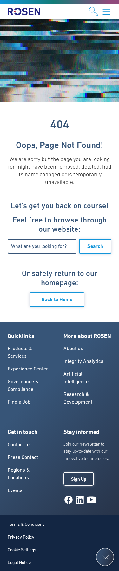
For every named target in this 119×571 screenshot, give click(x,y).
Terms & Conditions (26, 524)
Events (15, 490)
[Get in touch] (105, 557)
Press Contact (23, 457)
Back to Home (57, 299)
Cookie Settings (22, 549)
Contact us (19, 444)
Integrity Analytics (83, 361)
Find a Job (19, 402)
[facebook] (68, 500)
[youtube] (91, 500)
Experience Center (28, 368)
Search (95, 246)
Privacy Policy (21, 536)
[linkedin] (80, 500)
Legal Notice (19, 562)
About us (73, 348)
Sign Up (78, 479)
